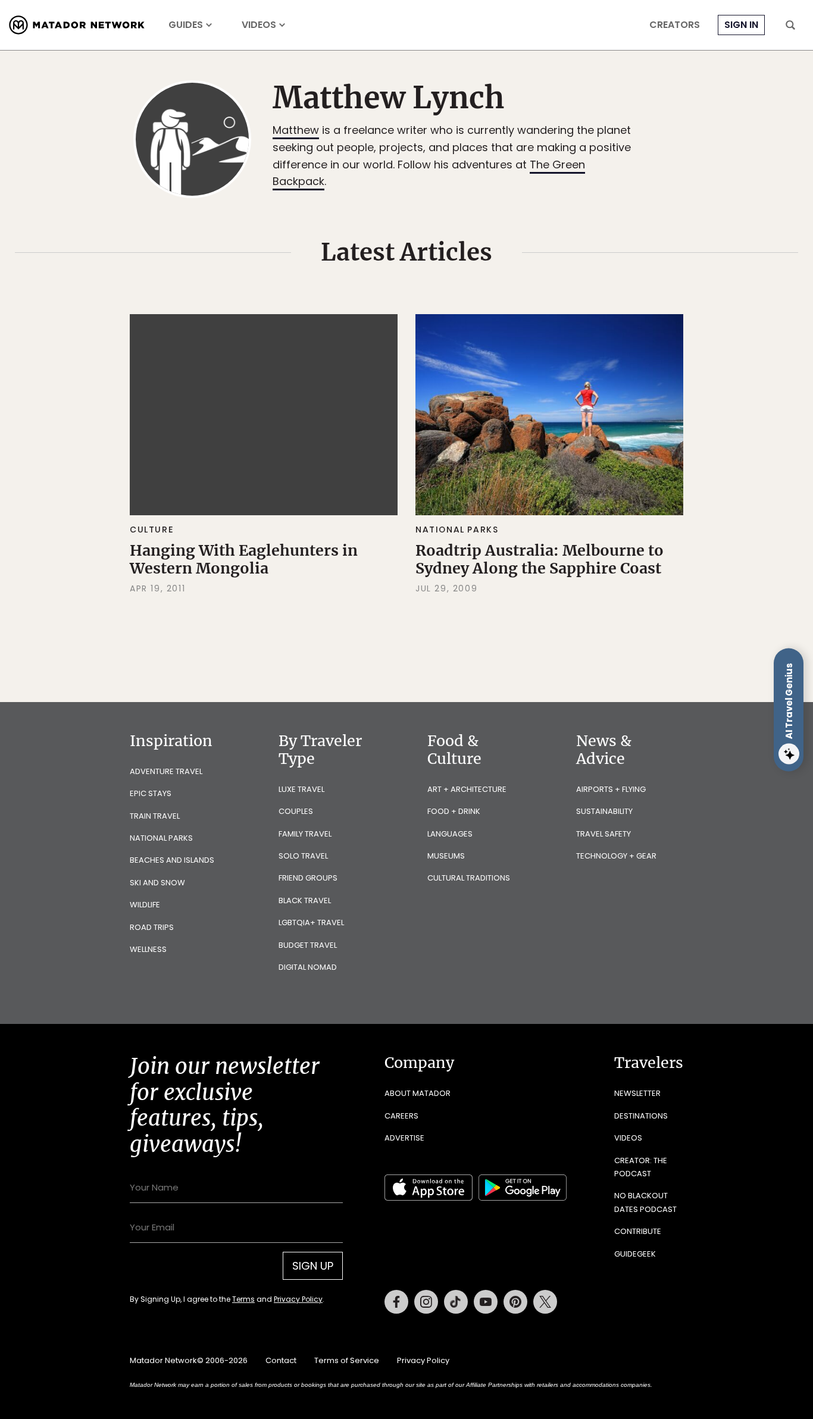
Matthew (296, 130)
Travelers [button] (648, 1063)
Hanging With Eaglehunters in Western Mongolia (244, 559)
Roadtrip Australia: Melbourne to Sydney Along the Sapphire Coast (539, 559)
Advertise (404, 1138)
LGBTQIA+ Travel (311, 922)
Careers (401, 1116)
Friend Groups (308, 878)
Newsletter (637, 1093)
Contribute (637, 1231)
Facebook (396, 1302)
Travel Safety (603, 834)
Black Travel (305, 900)
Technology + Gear (616, 856)
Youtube (486, 1302)
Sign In (741, 25)
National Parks (456, 529)
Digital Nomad (308, 967)
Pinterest (515, 1302)
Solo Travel (303, 856)
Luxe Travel (301, 789)
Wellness (148, 949)
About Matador (417, 1093)
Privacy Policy (298, 1299)
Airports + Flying (611, 789)
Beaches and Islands (172, 860)
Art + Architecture (466, 789)
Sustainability (604, 811)
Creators (674, 25)
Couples (296, 811)
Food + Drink (453, 811)
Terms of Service (346, 1360)
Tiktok (456, 1302)
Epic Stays (150, 793)
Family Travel (305, 834)
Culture (151, 529)
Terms (243, 1299)
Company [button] (419, 1063)
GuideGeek (635, 1254)
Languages (450, 834)
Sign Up (312, 1265)
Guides (185, 25)
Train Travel (155, 816)
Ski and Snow (157, 882)
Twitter (545, 1302)
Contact (280, 1360)
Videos (259, 25)
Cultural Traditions (468, 878)
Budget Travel (308, 945)
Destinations (641, 1116)
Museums (446, 856)
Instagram (426, 1302)
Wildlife (145, 904)
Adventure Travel (166, 771)
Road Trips (152, 927)
